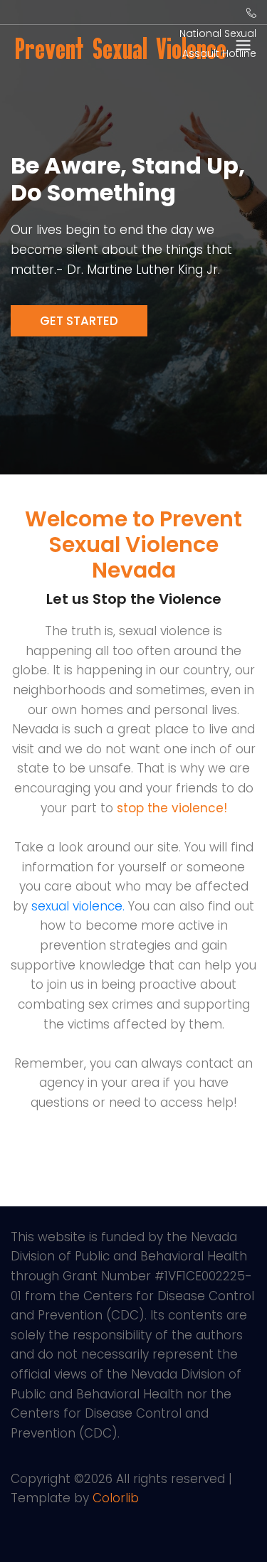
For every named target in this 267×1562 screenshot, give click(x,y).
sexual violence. (78, 906)
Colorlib (116, 1498)
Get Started (79, 320)
